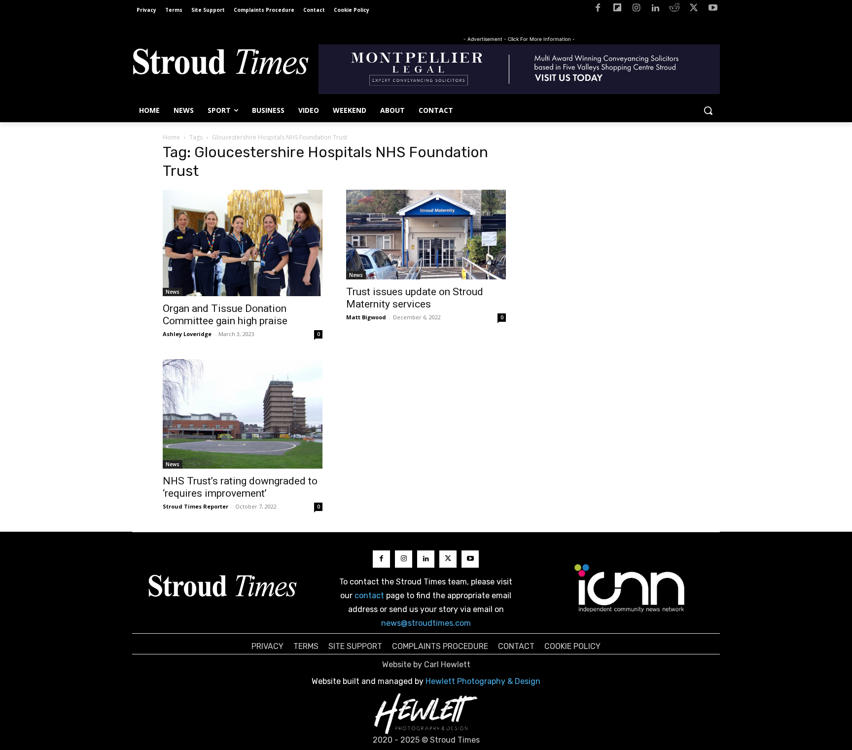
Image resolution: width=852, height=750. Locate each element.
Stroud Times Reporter (195, 506)
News (172, 291)
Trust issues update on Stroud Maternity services (414, 298)
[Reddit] (675, 9)
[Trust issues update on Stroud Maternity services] (426, 234)
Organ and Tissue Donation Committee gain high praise (225, 315)
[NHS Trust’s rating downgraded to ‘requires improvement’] (242, 414)
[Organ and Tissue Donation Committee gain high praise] (242, 243)
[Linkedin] (655, 9)
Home (171, 137)
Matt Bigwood (366, 317)
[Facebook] (598, 9)
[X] (693, 9)
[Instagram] (636, 9)
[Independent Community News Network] (630, 588)
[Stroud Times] (220, 64)
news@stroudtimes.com (426, 623)
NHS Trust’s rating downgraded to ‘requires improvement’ (240, 487)
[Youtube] (713, 9)
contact (369, 595)
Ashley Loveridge (187, 334)
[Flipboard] (617, 9)
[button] (708, 110)
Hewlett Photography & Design (483, 681)
